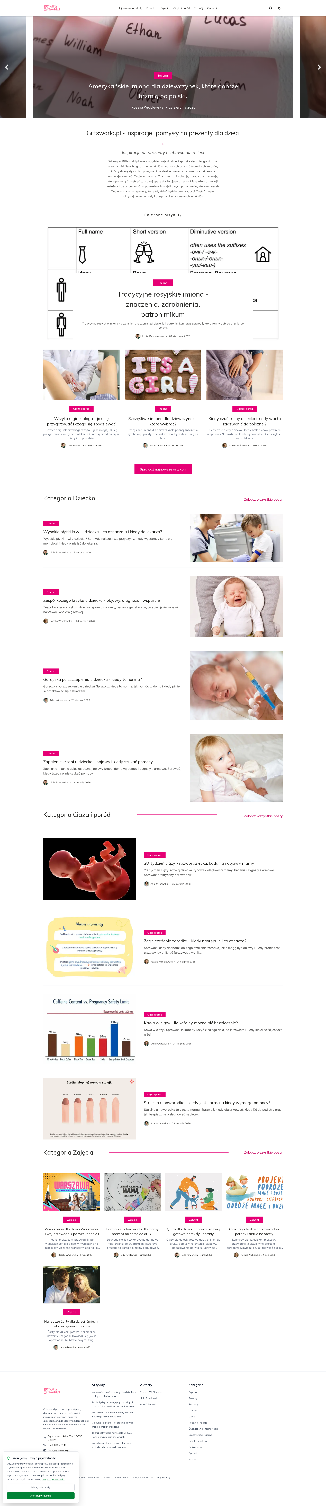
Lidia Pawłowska (149, 1398)
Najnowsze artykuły (130, 8)
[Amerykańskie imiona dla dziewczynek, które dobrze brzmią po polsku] (163, 67)
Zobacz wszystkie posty (263, 499)
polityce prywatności (53, 1479)
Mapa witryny (163, 1477)
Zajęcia (164, 8)
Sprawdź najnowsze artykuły (163, 469)
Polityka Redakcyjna (143, 1477)
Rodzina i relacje (198, 1422)
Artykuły (98, 1385)
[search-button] (271, 8)
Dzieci (192, 1416)
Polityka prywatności (88, 1477)
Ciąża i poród (181, 8)
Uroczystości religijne (200, 1434)
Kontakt (106, 1477)
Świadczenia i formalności (203, 1428)
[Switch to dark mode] (280, 8)
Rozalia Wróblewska (151, 1392)
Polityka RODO (121, 1477)
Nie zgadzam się (40, 1487)
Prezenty (193, 1404)
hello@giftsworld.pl (58, 1450)
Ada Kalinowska (149, 1404)
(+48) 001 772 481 (58, 1445)
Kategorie (196, 1385)
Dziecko (151, 8)
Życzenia (212, 8)
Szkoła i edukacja (198, 1440)
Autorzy (146, 1385)
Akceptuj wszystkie (40, 1495)
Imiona (163, 75)
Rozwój (198, 8)
